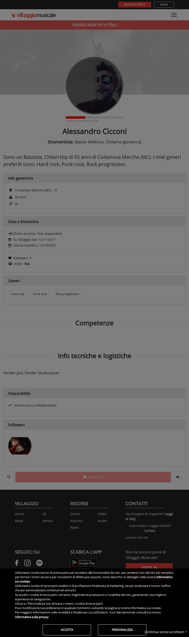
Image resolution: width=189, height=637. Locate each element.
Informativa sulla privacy (32, 617)
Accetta (67, 630)
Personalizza (122, 630)
